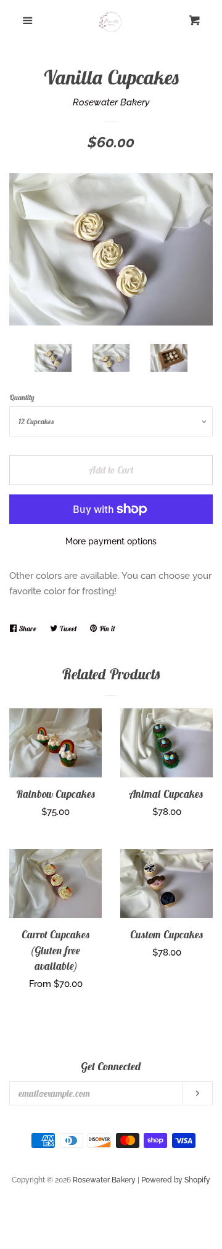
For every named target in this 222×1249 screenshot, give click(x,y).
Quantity (22, 397)
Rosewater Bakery (111, 102)
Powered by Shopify (175, 1180)
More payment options (111, 541)
